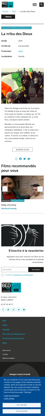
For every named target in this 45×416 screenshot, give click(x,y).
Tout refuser (22, 405)
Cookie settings (9, 398)
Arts (13, 201)
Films (14, 11)
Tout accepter (21, 411)
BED (4, 320)
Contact (5, 354)
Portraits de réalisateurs (14, 334)
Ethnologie (18, 28)
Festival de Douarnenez (13, 338)
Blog (5, 343)
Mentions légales (9, 358)
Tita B (20, 51)
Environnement (7, 28)
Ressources (7, 350)
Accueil (5, 11)
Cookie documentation (11, 396)
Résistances (27, 28)
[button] (5, 189)
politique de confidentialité (23, 275)
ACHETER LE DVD (22, 150)
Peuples (6, 329)
